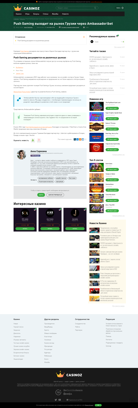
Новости (65, 14)
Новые (16, 324)
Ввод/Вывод (48, 327)
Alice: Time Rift (110, 205)
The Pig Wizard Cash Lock (113, 102)
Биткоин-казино (19, 356)
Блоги (46, 359)
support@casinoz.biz (96, 1)
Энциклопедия (18, 359)
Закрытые (17, 330)
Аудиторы (47, 353)
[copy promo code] (28, 225)
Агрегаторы (48, 336)
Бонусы (36, 14)
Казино (19, 14)
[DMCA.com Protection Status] (68, 394)
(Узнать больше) (89, 405)
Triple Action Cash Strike (113, 143)
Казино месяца (49, 343)
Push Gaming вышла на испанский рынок (38, 127)
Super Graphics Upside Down (114, 112)
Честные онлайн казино (21, 343)
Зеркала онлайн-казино (21, 349)
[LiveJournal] (75, 139)
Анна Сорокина (28, 27)
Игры (27, 14)
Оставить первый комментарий (70, 27)
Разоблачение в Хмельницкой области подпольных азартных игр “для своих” (100, 81)
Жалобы (55, 14)
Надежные (17, 336)
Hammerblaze (110, 184)
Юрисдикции (48, 346)
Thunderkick (109, 176)
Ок (98, 405)
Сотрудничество (80, 324)
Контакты (109, 339)
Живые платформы (50, 333)
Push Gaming (24, 51)
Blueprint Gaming (110, 104)
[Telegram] (83, 139)
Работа (77, 327)
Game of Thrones (111, 123)
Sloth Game (109, 163)
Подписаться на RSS (75, 400)
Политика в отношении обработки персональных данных (114, 331)
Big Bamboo (19, 67)
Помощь (108, 336)
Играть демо (113, 108)
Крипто (46, 330)
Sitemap (108, 346)
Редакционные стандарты (114, 343)
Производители (49, 324)
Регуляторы (48, 349)
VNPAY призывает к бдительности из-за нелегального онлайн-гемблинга (100, 59)
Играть (25, 228)
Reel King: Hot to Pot (112, 133)
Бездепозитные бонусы (21, 353)
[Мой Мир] (77, 139)
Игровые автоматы (20, 340)
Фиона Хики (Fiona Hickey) (22, 92)
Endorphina (109, 165)
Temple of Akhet (110, 174)
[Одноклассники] (80, 139)
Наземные (47, 340)
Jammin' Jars (20, 73)
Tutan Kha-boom (110, 194)
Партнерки (78, 330)
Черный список (18, 327)
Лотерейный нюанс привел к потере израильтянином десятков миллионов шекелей (101, 90)
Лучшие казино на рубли (21, 346)
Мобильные (48, 356)
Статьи (45, 14)
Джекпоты (17, 333)
